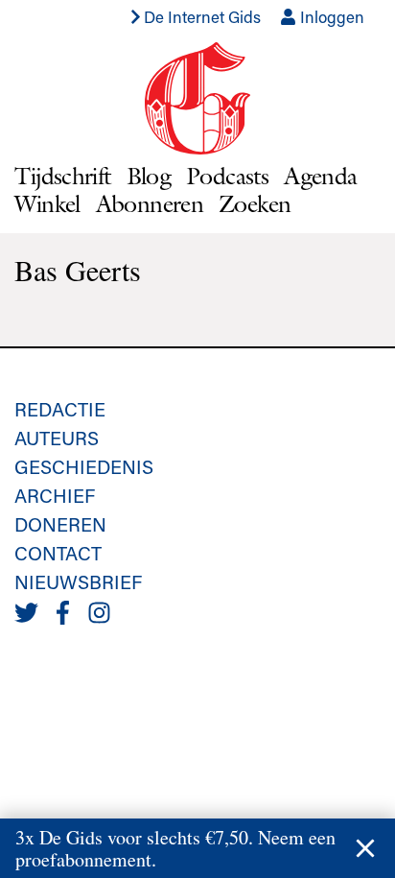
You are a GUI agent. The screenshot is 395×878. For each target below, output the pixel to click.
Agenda (320, 175)
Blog (149, 175)
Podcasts (227, 175)
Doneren (60, 523)
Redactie (59, 408)
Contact (58, 552)
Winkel (47, 203)
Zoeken (254, 203)
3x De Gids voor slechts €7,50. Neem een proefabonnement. (175, 848)
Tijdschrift (62, 175)
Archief (54, 495)
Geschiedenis (83, 466)
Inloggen (330, 16)
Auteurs (56, 437)
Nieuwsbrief (78, 581)
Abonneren (149, 203)
